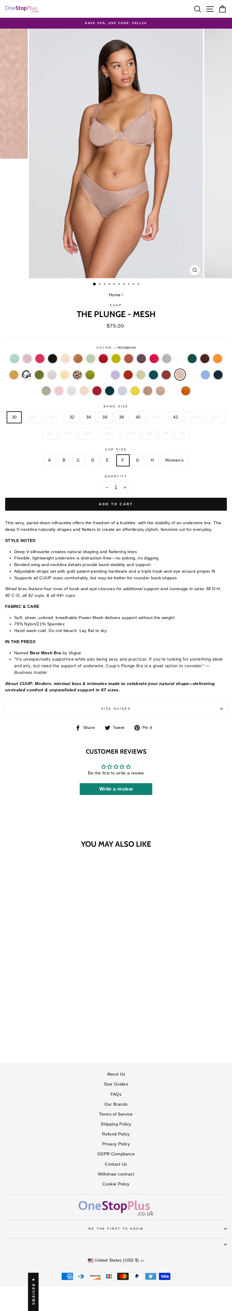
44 (49, 433)
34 (88, 417)
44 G (109, 433)
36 (105, 417)
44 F (88, 433)
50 (182, 433)
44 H (130, 433)
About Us (116, 1074)
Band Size (116, 406)
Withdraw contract (116, 1174)
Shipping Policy (116, 1124)
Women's (174, 460)
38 (121, 417)
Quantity (116, 476)
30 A (32, 417)
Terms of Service (116, 1114)
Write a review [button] (116, 789)
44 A (68, 433)
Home (115, 295)
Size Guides (116, 708)
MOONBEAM (180, 374)
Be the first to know (116, 1228)
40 (138, 417)
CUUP (116, 305)
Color (116, 347)
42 (175, 417)
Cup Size (116, 449)
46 (149, 433)
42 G (194, 417)
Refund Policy (116, 1134)
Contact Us (116, 1164)
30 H (53, 417)
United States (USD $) (116, 1260)
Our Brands (116, 1104)
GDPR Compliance (116, 1154)
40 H (157, 417)
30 (14, 417)
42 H (215, 417)
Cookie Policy (115, 1184)
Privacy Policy (116, 1144)
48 (166, 433)
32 (72, 417)
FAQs (116, 1094)
